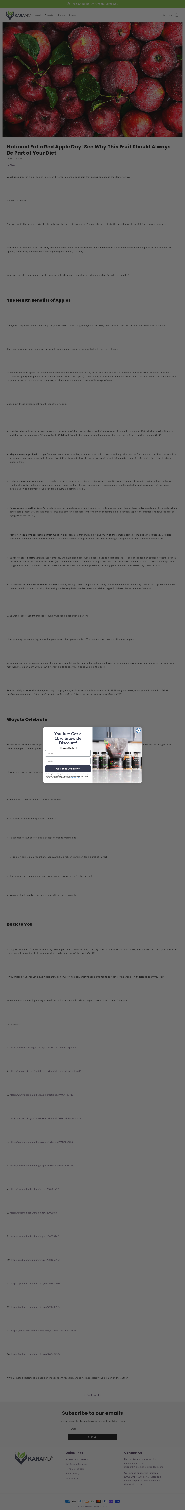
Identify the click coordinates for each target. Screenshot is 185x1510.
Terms (79, 777)
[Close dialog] (138, 730)
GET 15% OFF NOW (68, 768)
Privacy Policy (73, 777)
